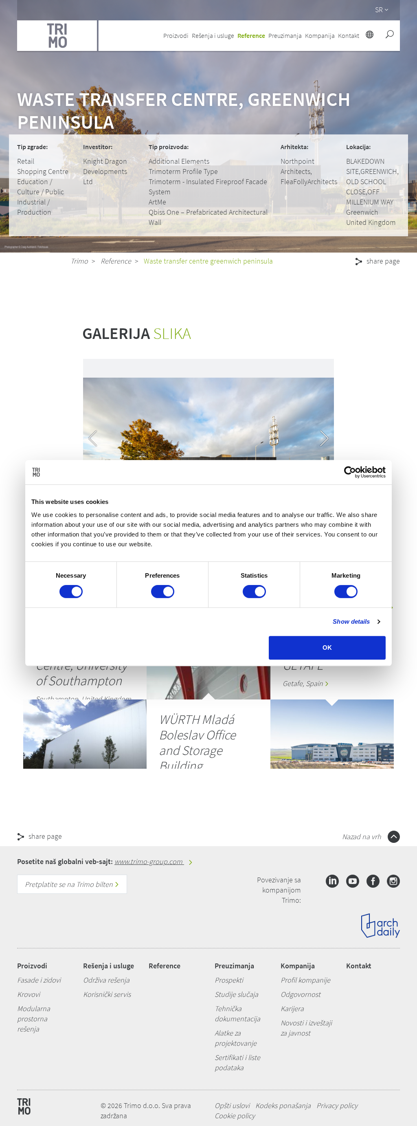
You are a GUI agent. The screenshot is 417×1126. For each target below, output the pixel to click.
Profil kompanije (305, 980)
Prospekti (229, 980)
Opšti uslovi (232, 1105)
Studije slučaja (236, 994)
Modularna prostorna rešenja (33, 1019)
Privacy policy (337, 1105)
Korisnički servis (107, 994)
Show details (351, 621)
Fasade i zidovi (39, 980)
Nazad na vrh (362, 836)
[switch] (162, 591)
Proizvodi (32, 965)
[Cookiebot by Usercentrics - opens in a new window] (350, 472)
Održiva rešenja (106, 980)
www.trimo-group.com (149, 861)
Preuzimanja (234, 965)
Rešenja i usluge (108, 965)
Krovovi (28, 994)
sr (379, 9)
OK (327, 647)
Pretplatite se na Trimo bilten (69, 884)
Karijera (292, 1008)
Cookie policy (235, 1115)
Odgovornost (300, 994)
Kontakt (358, 965)
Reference (251, 35)
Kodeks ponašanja (283, 1105)
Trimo (79, 261)
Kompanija (298, 965)
